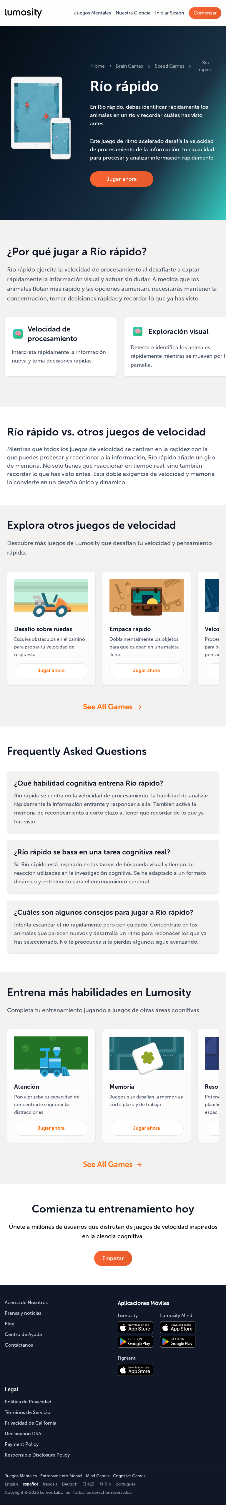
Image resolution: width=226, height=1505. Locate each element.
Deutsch (69, 1484)
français (50, 1484)
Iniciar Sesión (169, 13)
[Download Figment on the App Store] (135, 1370)
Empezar (113, 1258)
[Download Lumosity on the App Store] (135, 1327)
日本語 (88, 1484)
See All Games (108, 706)
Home (98, 66)
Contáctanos (19, 1345)
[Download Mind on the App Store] (177, 1327)
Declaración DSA (23, 1433)
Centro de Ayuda (23, 1334)
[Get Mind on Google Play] (177, 1342)
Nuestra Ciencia (133, 13)
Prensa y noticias (23, 1313)
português (125, 1484)
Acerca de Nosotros (26, 1302)
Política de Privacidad (28, 1402)
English (11, 1484)
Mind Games (97, 1475)
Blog (9, 1324)
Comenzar (205, 13)
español (30, 1484)
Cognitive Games (129, 1475)
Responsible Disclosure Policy (37, 1455)
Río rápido (205, 66)
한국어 (105, 1484)
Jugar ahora (122, 179)
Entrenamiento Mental (61, 1475)
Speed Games (169, 66)
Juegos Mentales (92, 13)
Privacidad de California (30, 1423)
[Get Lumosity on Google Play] (135, 1342)
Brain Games (129, 66)
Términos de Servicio (27, 1412)
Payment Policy (22, 1444)
